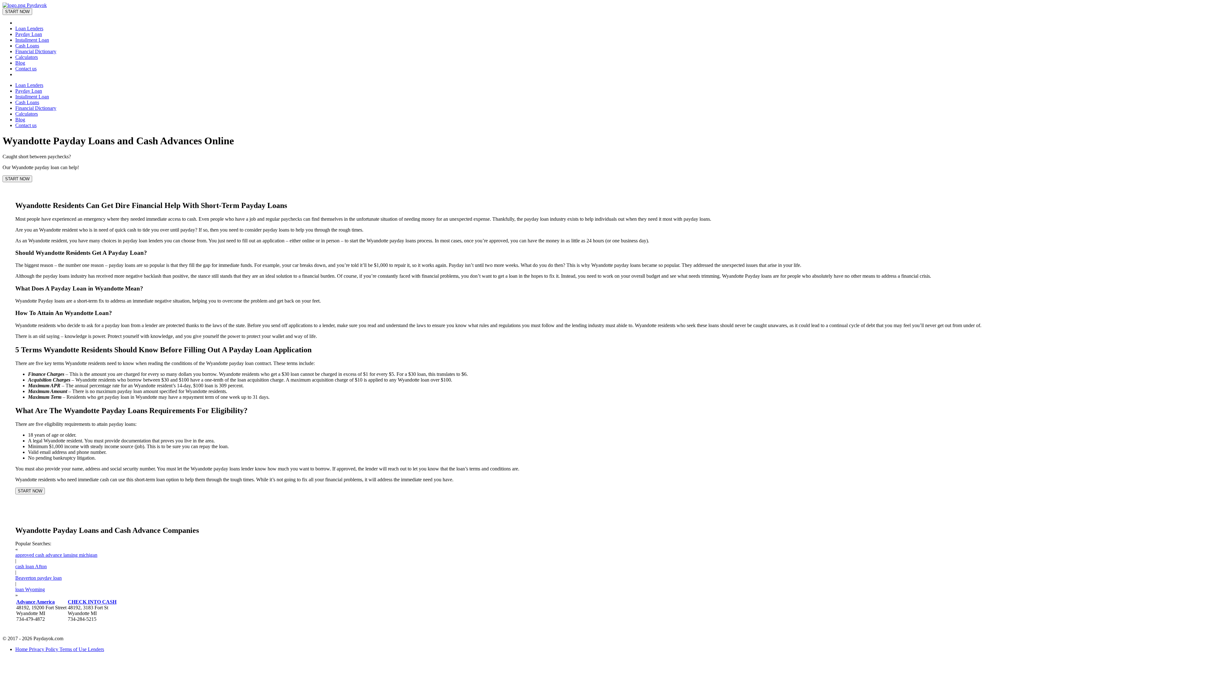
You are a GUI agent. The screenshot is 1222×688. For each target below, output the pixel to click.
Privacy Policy (44, 649)
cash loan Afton (31, 566)
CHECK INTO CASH (92, 602)
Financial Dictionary (35, 51)
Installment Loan (32, 40)
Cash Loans (27, 45)
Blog (20, 63)
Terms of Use (74, 649)
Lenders (96, 649)
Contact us (26, 68)
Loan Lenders (29, 28)
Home (22, 649)
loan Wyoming (30, 589)
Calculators (26, 57)
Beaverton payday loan (38, 578)
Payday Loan (28, 34)
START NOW (17, 11)
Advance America (35, 602)
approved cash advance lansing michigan (56, 555)
